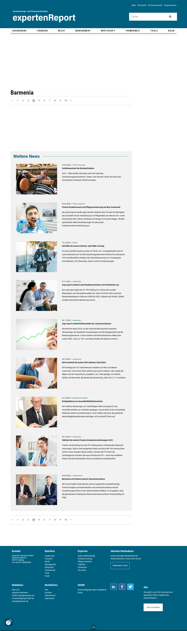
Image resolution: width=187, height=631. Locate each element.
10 (66, 100)
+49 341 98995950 (23, 562)
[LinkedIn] (114, 587)
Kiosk (80, 592)
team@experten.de (26, 595)
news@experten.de (20, 601)
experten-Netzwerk (20, 592)
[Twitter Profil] (130, 587)
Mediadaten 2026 (120, 565)
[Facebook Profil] (122, 587)
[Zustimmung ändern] (8, 622)
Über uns (15, 590)
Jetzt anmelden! (153, 607)
